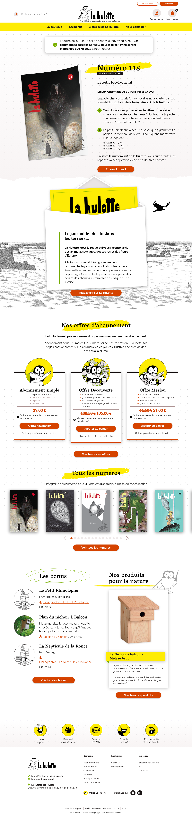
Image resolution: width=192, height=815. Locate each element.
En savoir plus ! (116, 169)
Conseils (115, 762)
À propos (143, 756)
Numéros (88, 774)
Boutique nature (91, 778)
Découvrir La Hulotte (149, 762)
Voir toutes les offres (96, 454)
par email (49, 779)
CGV (117, 808)
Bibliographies (118, 766)
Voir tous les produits (138, 695)
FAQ (141, 766)
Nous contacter (135, 26)
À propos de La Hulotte (104, 26)
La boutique (54, 26)
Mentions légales (73, 808)
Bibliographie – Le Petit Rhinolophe (66, 602)
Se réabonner (147, 4)
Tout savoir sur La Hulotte (96, 292)
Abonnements (90, 766)
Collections (88, 770)
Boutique (88, 756)
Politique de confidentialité (98, 808)
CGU (124, 808)
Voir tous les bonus (53, 680)
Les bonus (75, 26)
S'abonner (169, 4)
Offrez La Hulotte (98, 793)
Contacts (143, 770)
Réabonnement (91, 762)
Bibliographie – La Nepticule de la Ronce (65, 662)
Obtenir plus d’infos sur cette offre (39, 433)
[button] (127, 538)
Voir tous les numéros (96, 547)
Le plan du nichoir (55, 636)
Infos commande (91, 782)
